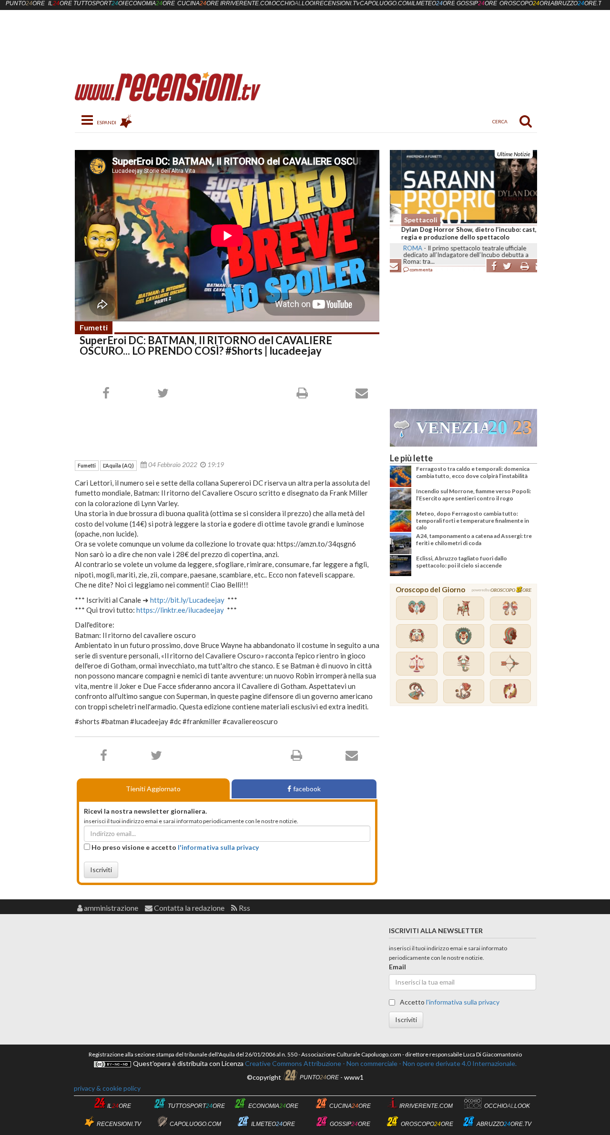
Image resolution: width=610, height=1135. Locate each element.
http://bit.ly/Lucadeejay (187, 600)
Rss (243, 907)
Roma (401, 248)
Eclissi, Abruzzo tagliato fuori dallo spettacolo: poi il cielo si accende (461, 561)
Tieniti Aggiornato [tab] (153, 789)
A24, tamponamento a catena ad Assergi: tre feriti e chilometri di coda (474, 539)
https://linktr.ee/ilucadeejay (180, 610)
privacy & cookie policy (107, 1088)
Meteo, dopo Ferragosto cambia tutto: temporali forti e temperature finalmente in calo (472, 520)
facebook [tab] (307, 789)
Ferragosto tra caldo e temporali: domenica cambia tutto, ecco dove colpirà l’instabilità (472, 472)
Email (397, 967)
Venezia (452, 427)
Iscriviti (101, 870)
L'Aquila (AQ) (118, 465)
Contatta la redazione (188, 907)
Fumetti (94, 327)
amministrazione (110, 907)
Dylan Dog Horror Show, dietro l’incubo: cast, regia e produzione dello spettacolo (457, 233)
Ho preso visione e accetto (174, 847)
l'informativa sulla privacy (218, 847)
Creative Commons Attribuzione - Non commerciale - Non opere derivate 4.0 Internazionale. (380, 1063)
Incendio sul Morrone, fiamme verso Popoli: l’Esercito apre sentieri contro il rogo (473, 494)
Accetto (448, 1002)
